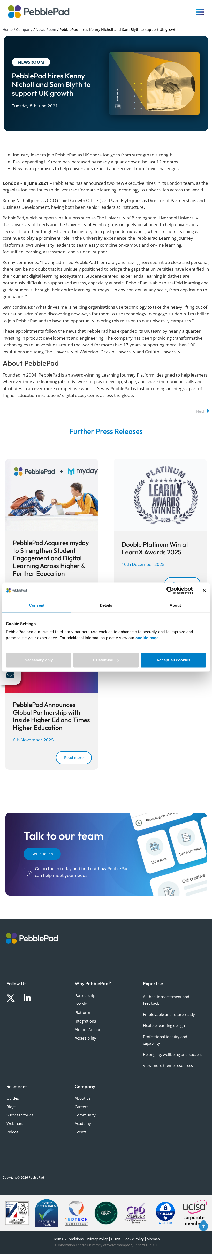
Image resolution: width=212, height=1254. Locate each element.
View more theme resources (168, 1065)
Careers (81, 1106)
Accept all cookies (173, 660)
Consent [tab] (36, 605)
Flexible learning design (164, 1025)
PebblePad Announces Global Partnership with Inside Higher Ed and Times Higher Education (51, 715)
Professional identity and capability (165, 1040)
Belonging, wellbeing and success (172, 1054)
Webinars (14, 1123)
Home (8, 29)
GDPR (115, 1238)
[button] (10, 675)
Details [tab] (106, 605)
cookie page (147, 638)
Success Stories (19, 1114)
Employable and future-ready (169, 1014)
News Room (46, 29)
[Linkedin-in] (27, 998)
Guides (12, 1098)
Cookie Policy (133, 1238)
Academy (83, 1123)
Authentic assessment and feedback (166, 1000)
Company (24, 29)
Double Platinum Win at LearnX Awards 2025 (155, 548)
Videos (12, 1132)
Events (80, 1132)
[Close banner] (204, 590)
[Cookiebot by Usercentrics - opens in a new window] (170, 590)
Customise (103, 660)
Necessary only (39, 660)
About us (82, 1098)
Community (85, 1114)
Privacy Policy (97, 1238)
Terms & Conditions (68, 1238)
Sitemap (153, 1238)
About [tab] (175, 605)
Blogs (11, 1106)
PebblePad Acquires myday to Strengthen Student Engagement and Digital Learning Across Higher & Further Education (51, 558)
